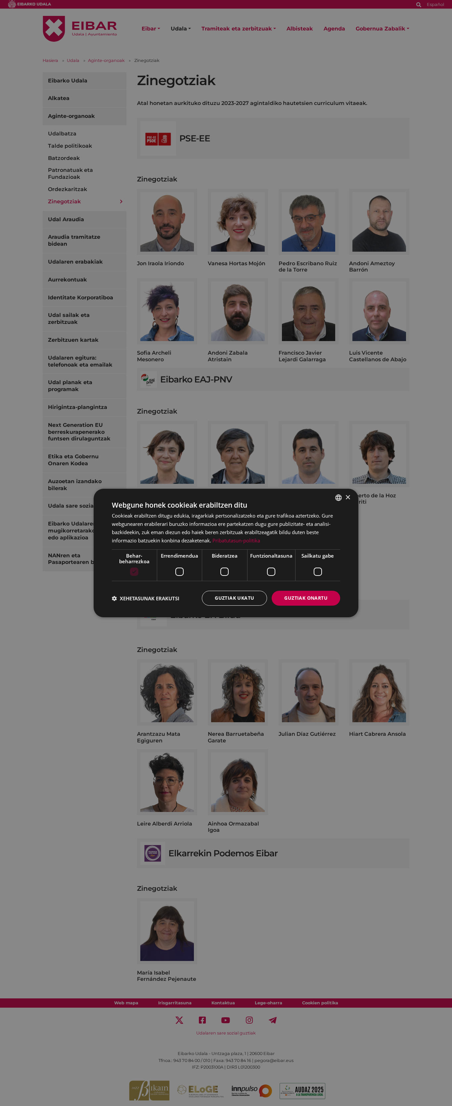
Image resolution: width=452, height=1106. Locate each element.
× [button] (347, 497)
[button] (145, 598)
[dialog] (226, 553)
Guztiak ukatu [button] (234, 598)
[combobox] (338, 497)
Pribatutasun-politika (236, 540)
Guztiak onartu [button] (306, 598)
